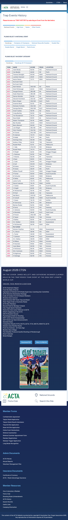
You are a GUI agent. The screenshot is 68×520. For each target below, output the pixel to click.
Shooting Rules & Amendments (12, 496)
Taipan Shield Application (11, 419)
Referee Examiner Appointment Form (15, 435)
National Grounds (47, 395)
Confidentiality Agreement (11, 417)
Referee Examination (10, 433)
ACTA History (7, 499)
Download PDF (26, 342)
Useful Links (6, 504)
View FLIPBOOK (41, 342)
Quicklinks (49, 2)
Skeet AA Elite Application (11, 427)
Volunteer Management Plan (12, 464)
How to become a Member (11, 491)
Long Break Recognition (10, 443)
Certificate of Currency (10, 475)
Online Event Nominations (11, 430)
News (65, 2)
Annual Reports (8, 461)
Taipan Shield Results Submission (13, 422)
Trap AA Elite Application (11, 425)
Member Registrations (10, 438)
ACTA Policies (7, 459)
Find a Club (13, 401)
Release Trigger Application (12, 441)
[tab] (9, 27)
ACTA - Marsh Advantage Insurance (14, 478)
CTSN (58, 2)
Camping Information (10, 507)
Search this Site (46, 401)
